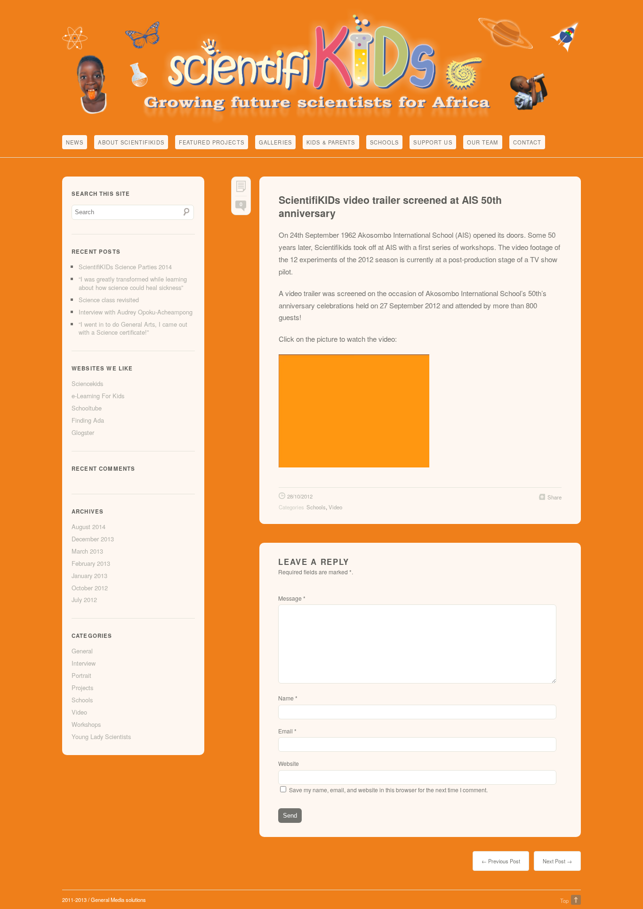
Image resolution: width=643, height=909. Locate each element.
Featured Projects (211, 142)
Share (554, 497)
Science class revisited (109, 299)
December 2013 (93, 538)
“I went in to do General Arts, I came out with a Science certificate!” (133, 328)
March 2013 (87, 551)
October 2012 (90, 587)
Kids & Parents (330, 142)
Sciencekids (87, 383)
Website (288, 763)
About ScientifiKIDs (131, 142)
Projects (82, 687)
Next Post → (557, 861)
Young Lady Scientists (101, 736)
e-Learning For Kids (98, 395)
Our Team (482, 142)
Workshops (86, 724)
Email (287, 731)
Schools (384, 142)
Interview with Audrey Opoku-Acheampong (136, 311)
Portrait (81, 675)
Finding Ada (88, 420)
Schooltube (87, 407)
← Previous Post (501, 861)
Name (287, 698)
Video (335, 507)
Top (564, 900)
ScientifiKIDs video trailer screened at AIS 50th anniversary (390, 206)
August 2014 (88, 526)
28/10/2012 (300, 496)
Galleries (275, 142)
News (74, 142)
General (82, 650)
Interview (84, 663)
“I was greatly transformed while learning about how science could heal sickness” (133, 283)
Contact (527, 142)
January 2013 (89, 575)
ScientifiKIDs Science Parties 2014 (125, 266)
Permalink (241, 188)
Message (291, 598)
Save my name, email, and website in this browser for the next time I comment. (388, 790)
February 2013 (91, 563)
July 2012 (84, 599)
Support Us (432, 142)
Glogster (83, 432)
